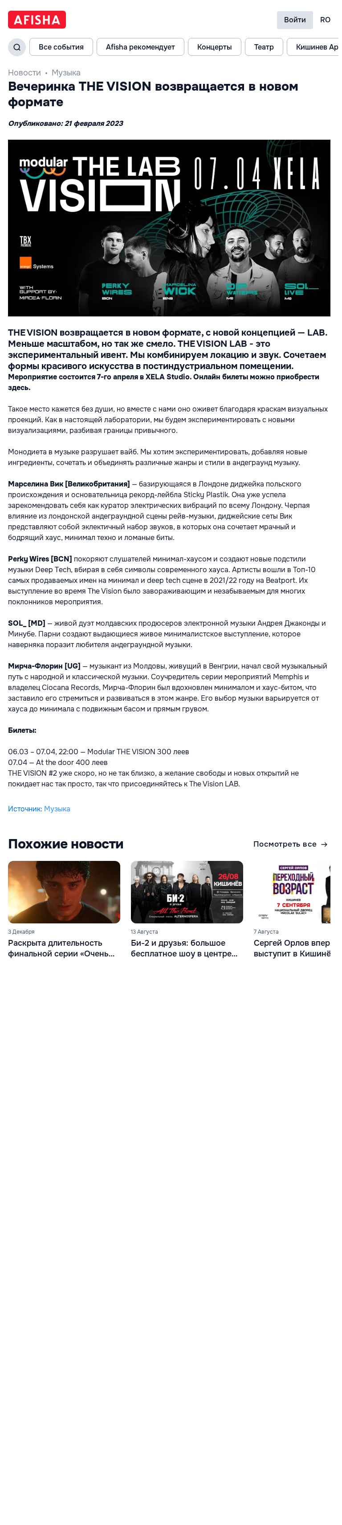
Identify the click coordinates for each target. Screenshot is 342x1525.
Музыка (66, 73)
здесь (18, 387)
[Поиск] (17, 47)
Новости (24, 73)
